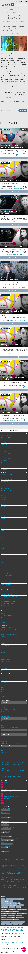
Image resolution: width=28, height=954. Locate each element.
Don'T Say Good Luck (5, 678)
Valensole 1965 (4, 622)
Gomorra (14, 899)
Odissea (5, 784)
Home (2, 927)
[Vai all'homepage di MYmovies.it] (7, 5)
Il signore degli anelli (5, 921)
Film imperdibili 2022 (5, 449)
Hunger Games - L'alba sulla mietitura (9, 629)
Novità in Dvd (4, 469)
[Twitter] (12, 34)
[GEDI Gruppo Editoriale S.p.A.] (20, 1)
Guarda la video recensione (19, 188)
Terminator (16, 923)
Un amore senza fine (5, 846)
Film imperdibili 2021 (5, 451)
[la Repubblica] (25, 1)
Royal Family (4, 909)
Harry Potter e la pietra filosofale (8, 601)
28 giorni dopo (21, 899)
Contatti (7, 941)
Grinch (9, 69)
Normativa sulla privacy (16, 941)
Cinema (7, 927)
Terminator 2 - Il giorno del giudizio (8, 603)
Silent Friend (3, 750)
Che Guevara (9, 923)
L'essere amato (4, 668)
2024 (11, 435)
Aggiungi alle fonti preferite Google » (16, 8)
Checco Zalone (4, 907)
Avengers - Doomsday (5, 636)
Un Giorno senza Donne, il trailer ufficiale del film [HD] (12, 857)
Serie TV (7, 929)
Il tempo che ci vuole (5, 831)
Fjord (2, 650)
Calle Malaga (4, 641)
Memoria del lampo (5, 684)
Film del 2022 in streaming (6, 582)
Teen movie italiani (11, 917)
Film (16, 927)
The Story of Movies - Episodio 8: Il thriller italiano (11, 764)
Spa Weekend (4, 691)
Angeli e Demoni (4, 812)
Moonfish (3, 696)
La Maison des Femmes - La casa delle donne (11, 694)
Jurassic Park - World (22, 909)
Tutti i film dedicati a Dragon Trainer (8, 903)
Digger (2, 670)
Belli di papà (3, 850)
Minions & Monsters (8, 798)
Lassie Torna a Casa (5, 808)
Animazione (3, 520)
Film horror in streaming (6, 586)
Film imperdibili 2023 (5, 446)
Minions (3, 899)
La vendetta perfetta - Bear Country (8, 594)
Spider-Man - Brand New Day (10, 787)
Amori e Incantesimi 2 (5, 645)
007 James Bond (4, 913)
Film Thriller (3, 516)
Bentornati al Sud (4, 652)
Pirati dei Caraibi (14, 911)
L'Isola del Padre (4, 680)
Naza (2, 687)
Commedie (3, 514)
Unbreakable (4, 915)
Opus (19, 903)
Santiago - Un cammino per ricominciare (9, 634)
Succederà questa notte (6, 659)
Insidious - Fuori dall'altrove (7, 615)
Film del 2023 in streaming (6, 580)
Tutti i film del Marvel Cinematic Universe (9, 919)
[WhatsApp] (18, 34)
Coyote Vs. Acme (4, 738)
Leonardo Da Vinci (12, 909)
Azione (2, 523)
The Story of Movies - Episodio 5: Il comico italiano (11, 773)
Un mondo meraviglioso (6, 754)
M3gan (11, 901)
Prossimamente (5, 930)
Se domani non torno (5, 661)
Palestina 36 (3, 643)
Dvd (11, 929)
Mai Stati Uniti (4, 823)
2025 (8, 435)
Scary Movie (8, 899)
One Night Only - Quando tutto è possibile (10, 605)
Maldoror (3, 620)
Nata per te (3, 816)
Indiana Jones (23, 913)
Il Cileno (3, 598)
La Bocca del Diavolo (5, 682)
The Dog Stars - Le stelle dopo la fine (9, 596)
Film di (2, 465)
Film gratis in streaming (6, 573)
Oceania (3, 613)
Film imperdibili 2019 (5, 456)
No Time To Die (4, 819)
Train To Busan (4, 736)
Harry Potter (18, 915)
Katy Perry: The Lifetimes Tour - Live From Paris (11, 743)
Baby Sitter (18, 907)
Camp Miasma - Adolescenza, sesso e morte (10, 617)
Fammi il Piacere (4, 752)
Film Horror (3, 518)
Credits (3, 941)
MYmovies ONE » (4, 8)
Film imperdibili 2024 (5, 444)
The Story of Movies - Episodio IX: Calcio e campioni (12, 762)
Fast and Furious (19, 917)
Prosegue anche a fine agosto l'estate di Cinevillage (12, 862)
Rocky (21, 923)
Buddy (2, 689)
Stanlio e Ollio (4, 834)
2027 (2, 435)
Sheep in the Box (4, 725)
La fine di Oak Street (8, 791)
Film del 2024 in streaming (6, 577)
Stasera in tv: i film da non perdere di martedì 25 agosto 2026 (14, 879)
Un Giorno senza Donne (6, 675)
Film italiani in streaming (6, 584)
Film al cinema (4, 462)
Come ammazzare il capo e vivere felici (9, 838)
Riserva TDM (14, 942)
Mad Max (3, 923)
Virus (18, 913)
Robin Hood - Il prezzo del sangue (11, 796)
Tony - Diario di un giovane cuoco (8, 592)
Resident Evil (4, 638)
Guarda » (23, 287)
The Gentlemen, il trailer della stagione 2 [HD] (10, 885)
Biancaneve (21, 905)
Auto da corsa (13, 913)
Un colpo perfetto (4, 842)
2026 (5, 435)
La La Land (6, 800)
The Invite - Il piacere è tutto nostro (8, 627)
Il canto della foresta (5, 663)
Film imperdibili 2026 (5, 440)
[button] (24, 949)
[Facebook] (10, 34)
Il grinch (24, 101)
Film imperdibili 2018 (5, 458)
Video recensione (20, 12)
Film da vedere (4, 460)
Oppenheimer (12, 907)
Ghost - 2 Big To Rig (5, 716)
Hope (2, 647)
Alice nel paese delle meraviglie (17, 921)
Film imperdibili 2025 (5, 442)
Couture (2, 608)
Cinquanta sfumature (5, 911)
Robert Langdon (11, 915)
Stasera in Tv (16, 929)
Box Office (23, 929)
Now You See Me (4, 901)
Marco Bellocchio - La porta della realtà (9, 727)
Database (12, 927)
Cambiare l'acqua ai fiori (6, 657)
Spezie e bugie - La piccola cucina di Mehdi (10, 632)
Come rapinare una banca (6, 757)
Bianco (2, 666)
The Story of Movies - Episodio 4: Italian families (11, 776)
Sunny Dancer (4, 741)
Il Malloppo (3, 748)
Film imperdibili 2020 (5, 453)
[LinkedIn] (15, 34)
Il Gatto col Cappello (5, 654)
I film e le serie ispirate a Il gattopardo (9, 905)
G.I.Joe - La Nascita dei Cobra (7, 827)
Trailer (11, 930)
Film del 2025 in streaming (6, 575)
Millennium (3, 917)
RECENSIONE (23, 110)
